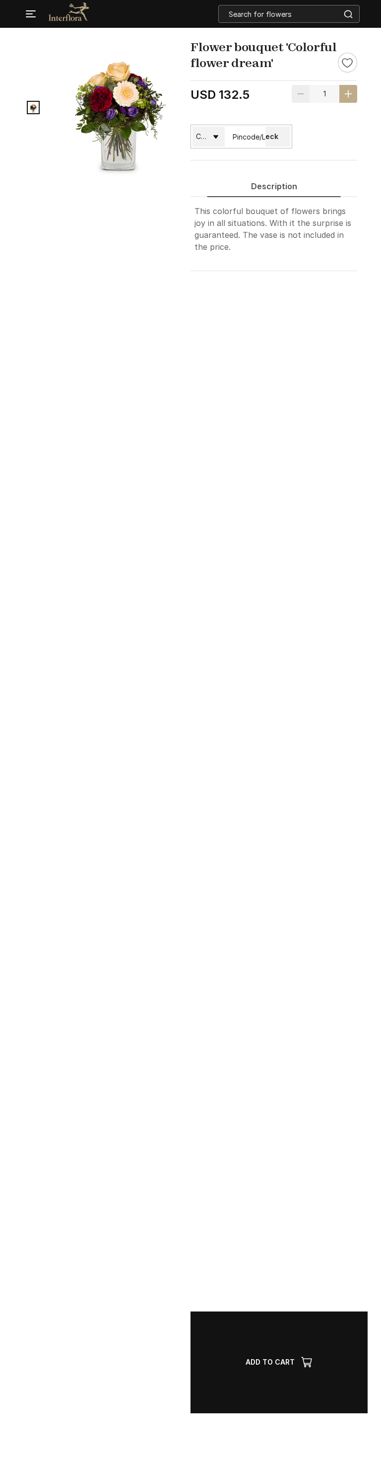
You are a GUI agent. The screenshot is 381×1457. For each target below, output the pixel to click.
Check (266, 136)
